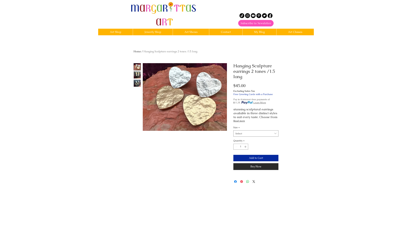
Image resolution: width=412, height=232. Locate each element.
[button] (225, 32)
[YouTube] (253, 15)
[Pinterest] (258, 15)
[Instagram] (247, 15)
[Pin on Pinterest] (241, 182)
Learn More (259, 102)
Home (137, 51)
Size (236, 127)
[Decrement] (236, 147)
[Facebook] (270, 15)
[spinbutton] (241, 147)
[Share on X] (254, 182)
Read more (239, 120)
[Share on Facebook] (235, 182)
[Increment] (246, 147)
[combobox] (255, 133)
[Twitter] (264, 15)
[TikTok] (241, 15)
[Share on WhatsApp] (248, 182)
